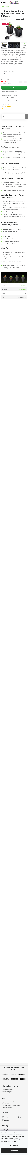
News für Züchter (6, 1103)
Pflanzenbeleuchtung (7, 1107)
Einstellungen (14, 1145)
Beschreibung (6, 117)
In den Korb (14, 87)
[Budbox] (7, 1079)
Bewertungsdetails (20, 19)
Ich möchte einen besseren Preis (9, 91)
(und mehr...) (14, 1069)
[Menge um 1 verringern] (20, 82)
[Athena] (12, 1075)
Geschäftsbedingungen (7, 1089)
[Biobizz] (15, 1079)
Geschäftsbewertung (7, 1091)
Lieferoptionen (6, 74)
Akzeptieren (14, 1150)
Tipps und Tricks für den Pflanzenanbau (11, 1105)
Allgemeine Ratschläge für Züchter (10, 1102)
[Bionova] (21, 1075)
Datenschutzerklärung (7, 1093)
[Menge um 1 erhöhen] (25, 82)
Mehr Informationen (6, 67)
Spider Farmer (10, 97)
